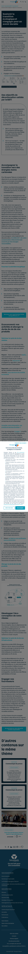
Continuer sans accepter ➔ (21, 443)
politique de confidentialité (9, 504)
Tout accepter (20, 508)
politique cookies (19, 504)
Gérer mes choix (9, 508)
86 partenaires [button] (20, 452)
